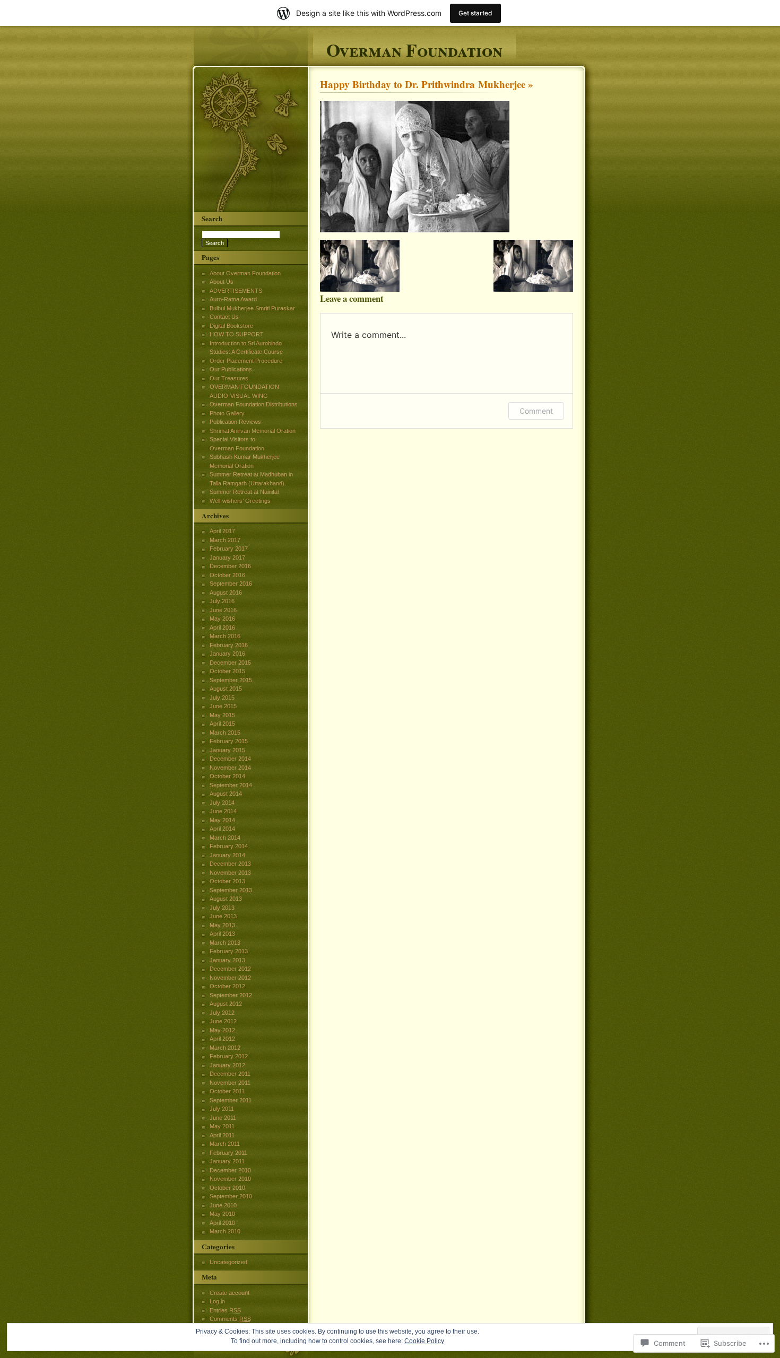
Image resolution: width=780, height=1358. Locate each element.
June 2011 (223, 1118)
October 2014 (227, 776)
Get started (475, 13)
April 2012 (222, 1038)
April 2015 (222, 723)
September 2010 (231, 1196)
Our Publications (231, 369)
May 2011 (222, 1126)
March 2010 (225, 1231)
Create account (229, 1293)
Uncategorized (228, 1262)
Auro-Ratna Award (233, 299)
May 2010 (222, 1214)
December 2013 (230, 863)
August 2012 (226, 1003)
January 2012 (227, 1065)
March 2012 (225, 1047)
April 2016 (222, 627)
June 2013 (223, 916)
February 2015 (229, 741)
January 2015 (227, 750)
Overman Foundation (414, 48)
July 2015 (222, 697)
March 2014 (225, 837)
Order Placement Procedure (246, 361)
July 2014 (222, 802)
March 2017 (225, 540)
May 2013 (222, 925)
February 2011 (228, 1153)
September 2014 (231, 785)
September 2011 (231, 1100)
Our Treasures (229, 378)
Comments (230, 1319)
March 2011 (225, 1144)
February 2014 (229, 846)
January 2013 (227, 960)
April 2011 (222, 1135)
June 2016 (223, 610)
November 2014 (230, 767)
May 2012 (222, 1030)
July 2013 (222, 907)
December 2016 (230, 566)
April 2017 (222, 531)
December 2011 (230, 1073)
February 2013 (229, 951)
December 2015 (230, 662)
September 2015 (231, 680)
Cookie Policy (424, 1341)
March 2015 (225, 732)
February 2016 (229, 645)
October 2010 (227, 1188)
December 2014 (230, 758)
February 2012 (229, 1056)
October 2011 (227, 1091)
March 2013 (225, 942)
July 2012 (222, 1012)
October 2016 (227, 575)
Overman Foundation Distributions (254, 404)
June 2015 (223, 706)
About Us (221, 281)
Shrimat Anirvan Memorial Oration (253, 431)
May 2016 (222, 618)
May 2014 (222, 820)
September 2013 (231, 890)
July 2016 (222, 601)
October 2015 (227, 671)
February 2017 (229, 548)
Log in (217, 1301)
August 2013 (226, 898)
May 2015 (222, 715)
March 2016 (225, 636)
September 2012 (231, 995)
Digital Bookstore (231, 326)
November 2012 (230, 977)
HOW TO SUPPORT (237, 334)
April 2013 (222, 933)
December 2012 (230, 968)
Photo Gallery (227, 413)
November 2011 (230, 1083)
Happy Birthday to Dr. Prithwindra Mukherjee (422, 84)
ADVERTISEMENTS (236, 291)
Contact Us (224, 317)
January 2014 (227, 855)
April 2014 (222, 828)
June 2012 (223, 1021)
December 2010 (230, 1170)
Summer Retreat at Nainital (244, 492)
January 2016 (227, 653)
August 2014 (226, 793)
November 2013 (230, 872)
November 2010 (230, 1179)
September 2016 (231, 583)
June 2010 (223, 1205)
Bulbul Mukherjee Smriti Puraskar (252, 308)
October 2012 (227, 986)
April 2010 (222, 1223)
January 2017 (227, 557)
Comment (536, 410)
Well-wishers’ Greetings (240, 501)
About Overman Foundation (245, 273)
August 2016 (226, 592)
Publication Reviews (235, 422)
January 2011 (227, 1161)
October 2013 (227, 881)
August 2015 (226, 688)
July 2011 (222, 1108)
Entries (225, 1310)
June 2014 (223, 811)
